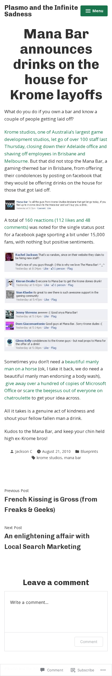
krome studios (49, 457)
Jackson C (23, 451)
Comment (88, 641)
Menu (94, 11)
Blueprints (89, 451)
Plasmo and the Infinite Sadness (41, 11)
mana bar (72, 457)
